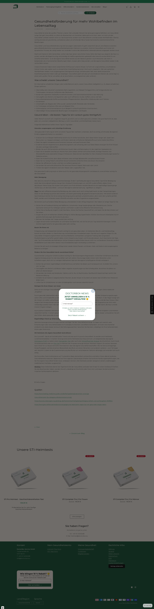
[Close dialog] (93, 291)
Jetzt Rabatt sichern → (77, 315)
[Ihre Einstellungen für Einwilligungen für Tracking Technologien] (2, 607)
